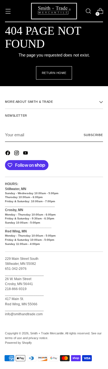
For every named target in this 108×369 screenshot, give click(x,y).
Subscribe (93, 135)
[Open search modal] (88, 11)
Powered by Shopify (18, 342)
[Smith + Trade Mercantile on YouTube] (26, 154)
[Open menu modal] (8, 11)
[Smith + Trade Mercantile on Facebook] (8, 154)
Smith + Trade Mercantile (47, 333)
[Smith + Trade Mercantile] (54, 11)
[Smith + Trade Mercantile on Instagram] (17, 154)
